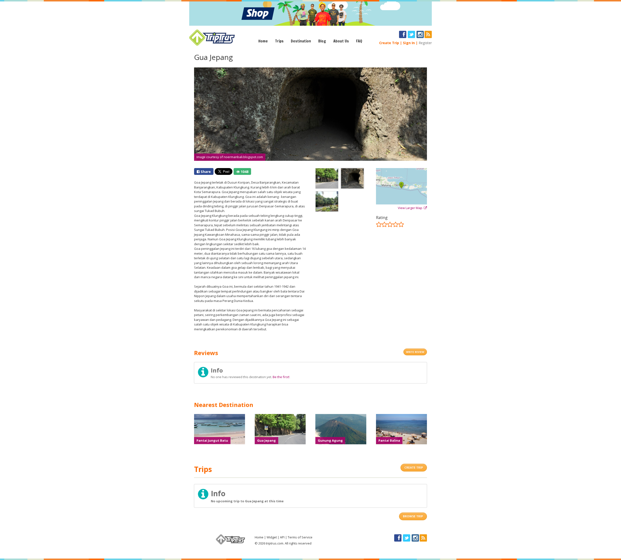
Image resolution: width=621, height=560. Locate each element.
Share (205, 171)
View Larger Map (411, 208)
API (282, 537)
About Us (341, 41)
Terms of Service (300, 537)
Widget (272, 537)
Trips (279, 41)
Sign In (409, 43)
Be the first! (281, 377)
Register (425, 43)
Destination (301, 41)
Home (263, 41)
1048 (244, 171)
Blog (322, 41)
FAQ (359, 41)
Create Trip (389, 43)
